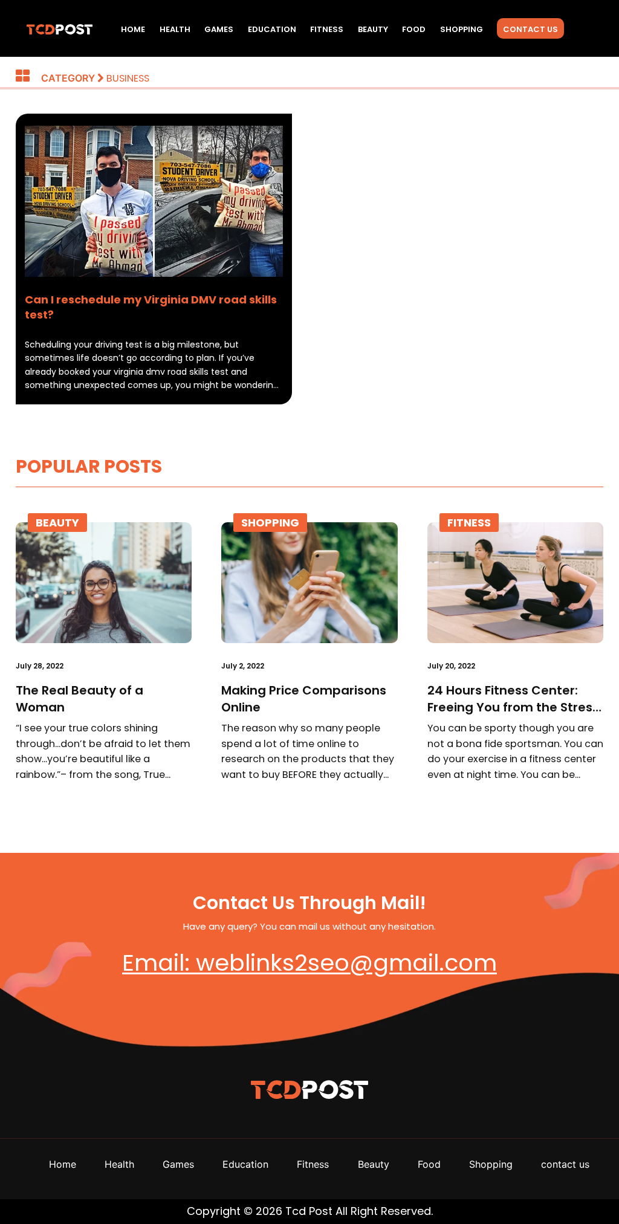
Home (133, 29)
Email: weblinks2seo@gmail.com (309, 963)
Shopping (461, 29)
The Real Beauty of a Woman (79, 699)
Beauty (373, 29)
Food (414, 29)
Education (272, 29)
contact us (530, 29)
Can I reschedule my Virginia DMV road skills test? (151, 307)
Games (218, 29)
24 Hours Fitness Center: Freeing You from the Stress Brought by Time (513, 699)
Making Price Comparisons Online (303, 699)
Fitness (326, 29)
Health (175, 29)
